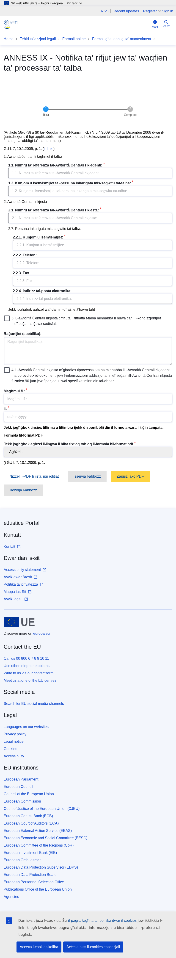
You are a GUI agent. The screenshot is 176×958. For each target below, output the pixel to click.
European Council (18, 787)
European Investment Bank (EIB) (30, 853)
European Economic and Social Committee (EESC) (45, 838)
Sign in (167, 11)
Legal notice (14, 741)
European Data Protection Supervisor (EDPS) (41, 867)
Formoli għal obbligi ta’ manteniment (121, 39)
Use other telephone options (27, 666)
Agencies (11, 897)
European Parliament (21, 779)
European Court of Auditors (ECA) (31, 823)
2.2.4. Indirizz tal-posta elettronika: (42, 291)
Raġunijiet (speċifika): (22, 334)
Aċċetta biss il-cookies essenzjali (93, 947)
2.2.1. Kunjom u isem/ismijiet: (38, 237)
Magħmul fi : (14, 391)
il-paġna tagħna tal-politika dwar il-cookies (102, 920)
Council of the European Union (29, 794)
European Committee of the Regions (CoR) (39, 845)
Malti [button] (155, 27)
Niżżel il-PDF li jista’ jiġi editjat (34, 476)
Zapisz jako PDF (130, 476)
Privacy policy (15, 734)
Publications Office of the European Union (38, 889)
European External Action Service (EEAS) (38, 831)
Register (150, 11)
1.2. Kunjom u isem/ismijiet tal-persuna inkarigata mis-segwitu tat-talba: (69, 183)
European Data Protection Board (30, 875)
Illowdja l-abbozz (23, 490)
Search (166, 26)
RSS (105, 11)
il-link (48, 149)
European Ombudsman (22, 860)
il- (5, 409)
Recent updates (126, 11)
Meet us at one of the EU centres (30, 680)
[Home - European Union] (19, 622)
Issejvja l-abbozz (87, 476)
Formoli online (74, 39)
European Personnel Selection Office (34, 882)
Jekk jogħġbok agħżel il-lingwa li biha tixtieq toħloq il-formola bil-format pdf (68, 444)
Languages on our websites (26, 727)
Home (9, 39)
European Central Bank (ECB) (28, 816)
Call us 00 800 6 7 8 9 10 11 (26, 658)
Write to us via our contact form (28, 673)
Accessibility (14, 756)
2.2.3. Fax (21, 273)
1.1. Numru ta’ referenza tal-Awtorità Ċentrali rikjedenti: (55, 165)
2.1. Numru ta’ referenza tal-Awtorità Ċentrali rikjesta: (53, 210)
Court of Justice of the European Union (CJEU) (42, 809)
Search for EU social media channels (34, 704)
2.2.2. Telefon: (25, 255)
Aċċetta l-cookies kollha (39, 947)
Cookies (10, 749)
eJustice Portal (21, 523)
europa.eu (41, 633)
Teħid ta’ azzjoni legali (38, 39)
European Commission (22, 801)
